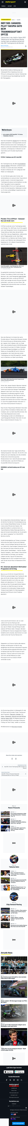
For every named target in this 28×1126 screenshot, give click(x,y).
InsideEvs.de (14, 1088)
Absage (15, 140)
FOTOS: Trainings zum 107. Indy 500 (11, 157)
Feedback (14, 1103)
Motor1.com (14, 1090)
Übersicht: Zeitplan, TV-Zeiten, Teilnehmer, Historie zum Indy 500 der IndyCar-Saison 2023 (13, 716)
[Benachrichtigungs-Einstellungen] (15, 758)
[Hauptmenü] (2, 2)
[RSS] (21, 1080)
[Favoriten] (25, 46)
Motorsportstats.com (14, 1097)
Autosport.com (14, 1095)
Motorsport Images (7, 268)
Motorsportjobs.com (14, 1092)
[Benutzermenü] (25, 2)
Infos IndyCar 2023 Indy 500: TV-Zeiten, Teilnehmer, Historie (13, 135)
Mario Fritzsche (4, 45)
